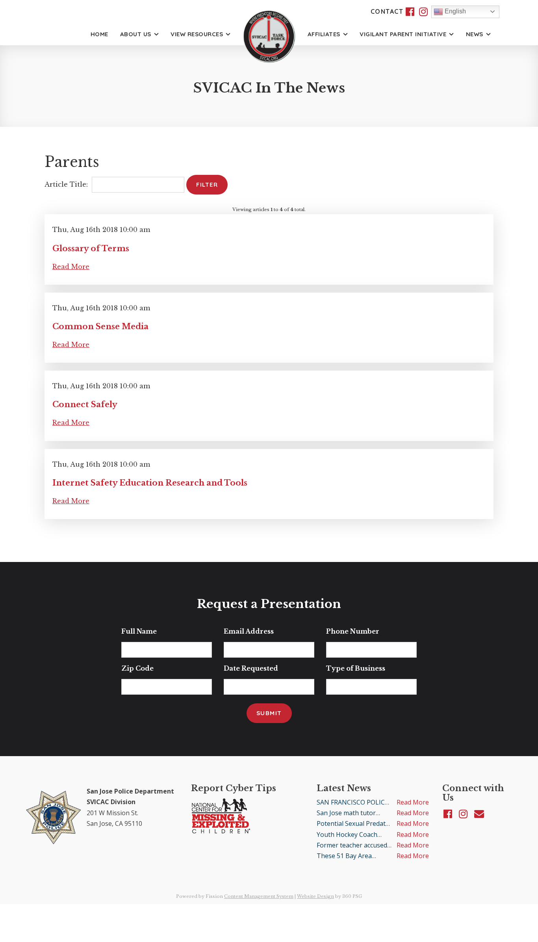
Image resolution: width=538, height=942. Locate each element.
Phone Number (352, 631)
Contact (387, 11)
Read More (70, 267)
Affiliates (324, 34)
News (474, 34)
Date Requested (251, 668)
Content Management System (258, 896)
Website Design (315, 896)
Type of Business (355, 668)
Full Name (139, 631)
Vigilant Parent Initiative (403, 34)
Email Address (249, 631)
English (454, 11)
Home (99, 34)
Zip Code (137, 668)
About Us (135, 34)
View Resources (197, 34)
